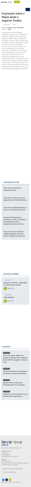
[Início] (6, 2)
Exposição (9, 27)
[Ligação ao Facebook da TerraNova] (3, 480)
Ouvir (17, 2)
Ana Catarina (20, 27)
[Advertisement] (15, 90)
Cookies (4, 469)
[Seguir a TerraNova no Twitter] (6, 480)
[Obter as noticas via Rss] (10, 480)
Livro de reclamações (9, 472)
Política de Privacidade (16, 469)
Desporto (6, 368)
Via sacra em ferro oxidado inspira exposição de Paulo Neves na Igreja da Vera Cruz (14, 234)
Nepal (14, 27)
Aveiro (9, 29)
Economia (6, 380)
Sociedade (7, 353)
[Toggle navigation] (28, 9)
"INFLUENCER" (9, 297)
